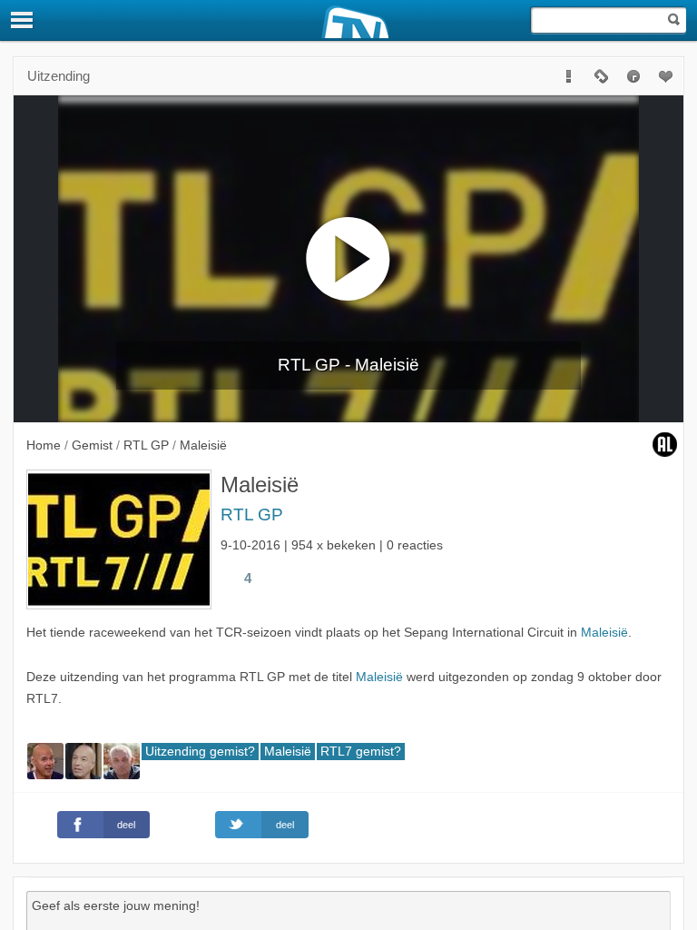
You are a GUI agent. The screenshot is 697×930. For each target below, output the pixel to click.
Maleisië (604, 632)
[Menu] (22, 20)
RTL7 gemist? (360, 751)
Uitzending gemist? (200, 751)
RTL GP (252, 514)
